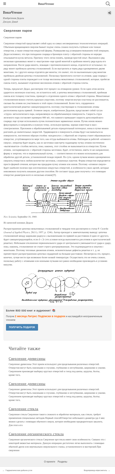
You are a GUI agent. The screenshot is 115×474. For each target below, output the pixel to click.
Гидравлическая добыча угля (19, 470)
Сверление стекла (23, 408)
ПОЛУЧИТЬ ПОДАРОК (22, 327)
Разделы (62, 461)
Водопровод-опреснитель (95, 470)
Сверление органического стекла (36, 433)
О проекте (49, 461)
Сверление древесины (27, 358)
